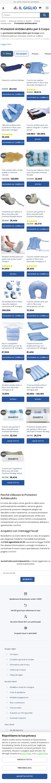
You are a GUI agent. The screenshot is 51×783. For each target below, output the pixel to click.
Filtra (8, 53)
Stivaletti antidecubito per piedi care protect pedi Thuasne (12, 259)
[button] (40, 8)
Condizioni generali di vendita (22, 659)
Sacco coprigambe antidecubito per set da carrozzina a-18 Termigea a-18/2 (12, 347)
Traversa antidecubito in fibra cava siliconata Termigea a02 (37, 387)
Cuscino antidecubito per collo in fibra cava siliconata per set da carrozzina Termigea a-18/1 (37, 305)
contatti (12, 551)
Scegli (38, 139)
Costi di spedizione (17, 692)
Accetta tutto (25, 776)
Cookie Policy (42, 753)
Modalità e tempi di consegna (22, 687)
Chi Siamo (14, 654)
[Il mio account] (3, 8)
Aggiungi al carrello (13, 94)
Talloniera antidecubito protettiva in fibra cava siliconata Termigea (11, 127)
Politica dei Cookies (18, 670)
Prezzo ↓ (36, 53)
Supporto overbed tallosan (13, 80)
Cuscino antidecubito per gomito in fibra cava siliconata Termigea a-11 (37, 259)
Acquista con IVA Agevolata (21, 713)
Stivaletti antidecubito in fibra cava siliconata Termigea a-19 (12, 387)
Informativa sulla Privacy (20, 665)
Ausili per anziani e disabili (20, 21)
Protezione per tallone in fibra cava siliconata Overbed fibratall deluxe (12, 214)
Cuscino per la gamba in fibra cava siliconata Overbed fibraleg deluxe (12, 470)
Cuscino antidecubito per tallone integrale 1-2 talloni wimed (37, 127)
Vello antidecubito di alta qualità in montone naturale (12, 172)
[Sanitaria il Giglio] (25, 8)
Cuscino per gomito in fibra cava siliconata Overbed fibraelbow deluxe (36, 215)
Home (3, 21)
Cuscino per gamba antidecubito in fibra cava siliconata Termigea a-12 (37, 82)
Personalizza (25, 768)
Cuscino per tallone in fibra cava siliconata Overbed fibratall (38, 172)
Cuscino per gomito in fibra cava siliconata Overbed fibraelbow (11, 429)
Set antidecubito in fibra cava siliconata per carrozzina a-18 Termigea (12, 304)
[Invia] (44, 15)
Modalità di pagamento (19, 697)
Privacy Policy (26, 753)
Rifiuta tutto (24, 759)
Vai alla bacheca (16, 730)
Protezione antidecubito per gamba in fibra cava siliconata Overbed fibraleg (38, 429)
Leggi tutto (13, 441)
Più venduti (21, 53)
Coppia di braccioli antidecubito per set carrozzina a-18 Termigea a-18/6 (37, 347)
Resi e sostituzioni (17, 703)
